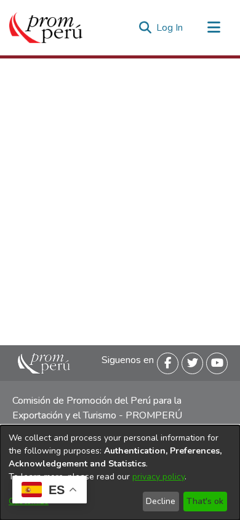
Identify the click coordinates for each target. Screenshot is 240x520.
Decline (160, 501)
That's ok (204, 501)
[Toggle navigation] (213, 27)
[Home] (45, 27)
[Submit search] (145, 27)
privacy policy (158, 476)
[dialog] (120, 472)
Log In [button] (170, 27)
